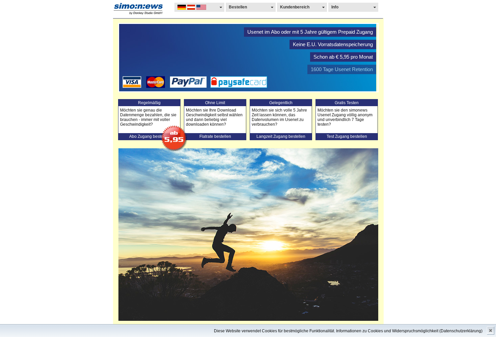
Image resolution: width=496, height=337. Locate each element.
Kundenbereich (294, 7)
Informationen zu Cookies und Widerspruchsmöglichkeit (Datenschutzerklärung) (409, 331)
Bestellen (238, 7)
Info (334, 7)
